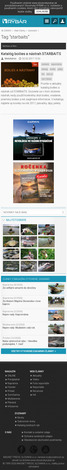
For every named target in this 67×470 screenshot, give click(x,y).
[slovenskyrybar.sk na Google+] (33, 449)
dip (43, 74)
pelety (60, 69)
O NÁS (8, 432)
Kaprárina (13, 383)
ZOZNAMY (20, 413)
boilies (52, 69)
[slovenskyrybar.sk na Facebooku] (21, 449)
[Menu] (47, 21)
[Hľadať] (54, 21)
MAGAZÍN (10, 371)
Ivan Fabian (47, 79)
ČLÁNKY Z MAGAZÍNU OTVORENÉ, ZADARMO (26, 279)
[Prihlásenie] (62, 21)
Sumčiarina (14, 394)
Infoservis (13, 406)
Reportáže (38, 387)
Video (36, 379)
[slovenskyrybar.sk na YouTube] (45, 449)
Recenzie (38, 391)
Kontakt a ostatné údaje (37, 432)
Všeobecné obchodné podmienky (43, 440)
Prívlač (11, 391)
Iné (34, 394)
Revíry (20, 417)
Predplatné (14, 379)
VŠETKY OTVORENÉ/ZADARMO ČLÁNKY (33, 351)
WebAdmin (10, 58)
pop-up (50, 74)
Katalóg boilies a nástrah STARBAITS (31, 54)
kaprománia (56, 64)
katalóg (45, 69)
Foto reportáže (41, 383)
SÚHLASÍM (42, 11)
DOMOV (7, 30)
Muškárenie (14, 398)
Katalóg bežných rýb (28, 425)
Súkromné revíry (26, 421)
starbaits (32, 30)
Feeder (12, 387)
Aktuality (37, 375)
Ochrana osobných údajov (38, 436)
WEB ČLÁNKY (37, 371)
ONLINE (12, 375)
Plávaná (12, 402)
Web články (19, 30)
